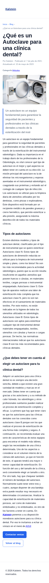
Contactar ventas (14, 534)
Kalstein (10, 9)
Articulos (16, 70)
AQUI (28, 526)
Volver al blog (13, 543)
